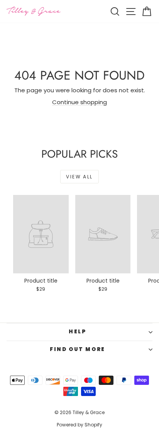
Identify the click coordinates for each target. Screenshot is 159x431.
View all (79, 176)
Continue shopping (79, 102)
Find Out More (77, 349)
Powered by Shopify (79, 424)
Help (77, 331)
